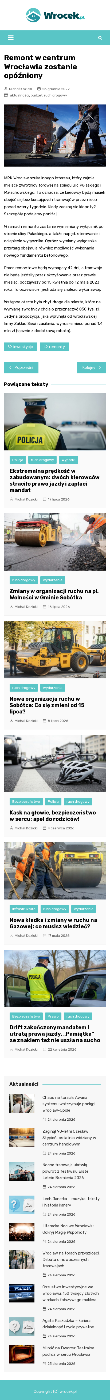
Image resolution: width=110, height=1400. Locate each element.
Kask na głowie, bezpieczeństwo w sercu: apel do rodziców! (53, 815)
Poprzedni (24, 367)
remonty (57, 346)
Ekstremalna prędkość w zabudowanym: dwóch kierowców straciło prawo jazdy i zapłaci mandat (55, 480)
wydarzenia (52, 580)
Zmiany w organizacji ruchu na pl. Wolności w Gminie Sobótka (54, 594)
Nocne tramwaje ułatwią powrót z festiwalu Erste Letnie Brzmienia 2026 (65, 1171)
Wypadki (69, 460)
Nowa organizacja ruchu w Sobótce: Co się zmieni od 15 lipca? (47, 705)
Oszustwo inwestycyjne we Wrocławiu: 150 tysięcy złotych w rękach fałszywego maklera (70, 1293)
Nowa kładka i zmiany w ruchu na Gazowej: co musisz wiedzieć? (53, 923)
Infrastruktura (24, 909)
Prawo (53, 1016)
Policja (17, 460)
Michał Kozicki (20, 89)
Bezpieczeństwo (26, 802)
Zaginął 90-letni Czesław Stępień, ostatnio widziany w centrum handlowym (69, 1138)
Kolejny (88, 367)
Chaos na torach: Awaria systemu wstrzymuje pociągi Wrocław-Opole (68, 1104)
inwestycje (23, 346)
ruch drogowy (55, 95)
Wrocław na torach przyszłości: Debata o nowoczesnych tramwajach (71, 1259)
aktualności (19, 95)
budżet (36, 95)
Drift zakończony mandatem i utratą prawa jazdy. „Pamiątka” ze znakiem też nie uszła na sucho (55, 1033)
